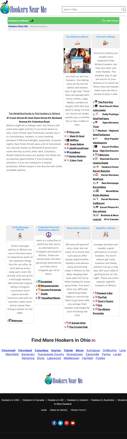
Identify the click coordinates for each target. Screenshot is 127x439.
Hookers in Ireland (77, 400)
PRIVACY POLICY (78, 410)
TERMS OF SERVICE (58, 410)
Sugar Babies (77, 144)
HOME (44, 410)
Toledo (68, 350)
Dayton (56, 350)
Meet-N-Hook (76, 136)
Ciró (100, 305)
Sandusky (28, 354)
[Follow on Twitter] (60, 423)
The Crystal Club (78, 326)
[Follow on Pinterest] (66, 423)
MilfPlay (74, 140)
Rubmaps (16, 320)
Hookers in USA (10, 400)
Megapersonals (50, 285)
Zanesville (92, 354)
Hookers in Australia (102, 400)
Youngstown (74, 354)
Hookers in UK (56, 400)
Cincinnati (8, 350)
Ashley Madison (77, 156)
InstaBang (74, 152)
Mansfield (12, 354)
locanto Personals (50, 289)
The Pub (102, 297)
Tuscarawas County (50, 354)
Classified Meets (50, 297)
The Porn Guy (105, 102)
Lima (122, 350)
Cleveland (25, 350)
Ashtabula (93, 350)
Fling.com (74, 132)
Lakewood (54, 358)
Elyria (40, 358)
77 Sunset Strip (76, 322)
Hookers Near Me (18, 26)
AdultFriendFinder (79, 148)
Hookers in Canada (33, 400)
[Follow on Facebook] (54, 423)
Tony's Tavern (105, 301)
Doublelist (46, 281)
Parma (106, 354)
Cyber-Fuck (76, 160)
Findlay (100, 358)
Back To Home (113, 21)
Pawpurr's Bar (105, 293)
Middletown (71, 358)
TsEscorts (103, 154)
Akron (80, 350)
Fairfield (87, 358)
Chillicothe (110, 350)
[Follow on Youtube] (72, 423)
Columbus (41, 350)
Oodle (44, 293)
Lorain (117, 354)
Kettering (28, 358)
